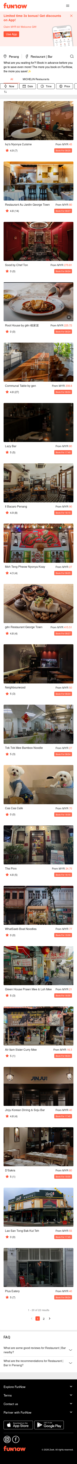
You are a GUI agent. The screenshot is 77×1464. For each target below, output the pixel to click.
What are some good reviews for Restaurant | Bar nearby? (35, 1350)
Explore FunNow (14, 1386)
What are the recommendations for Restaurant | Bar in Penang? (33, 1363)
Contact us (11, 1403)
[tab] (12, 79)
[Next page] (49, 1318)
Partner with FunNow (17, 1412)
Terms (8, 1395)
